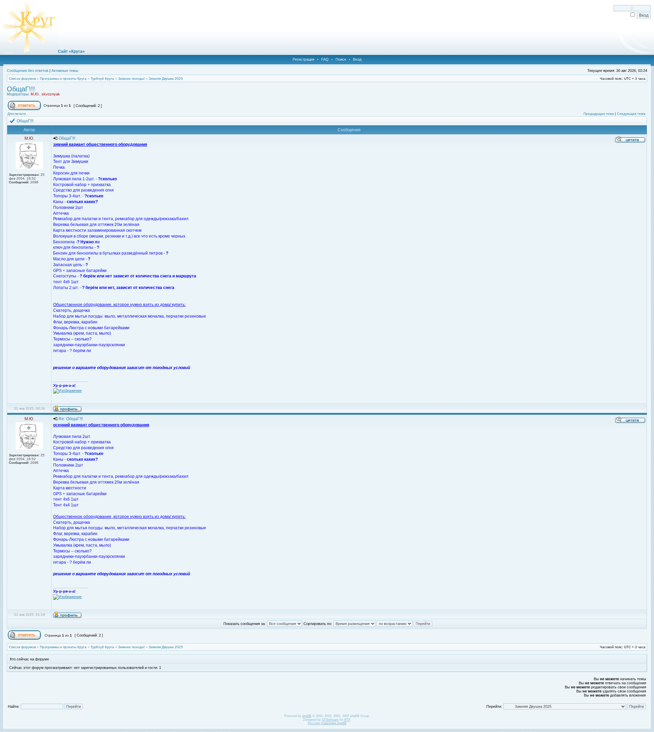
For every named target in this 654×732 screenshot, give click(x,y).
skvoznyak (51, 94)
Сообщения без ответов (27, 70)
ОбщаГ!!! (21, 89)
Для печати (16, 114)
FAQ (325, 59)
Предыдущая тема (598, 114)
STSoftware (330, 719)
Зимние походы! (131, 78)
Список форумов (22, 78)
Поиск (341, 59)
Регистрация (303, 59)
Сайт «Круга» (71, 51)
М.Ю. (35, 94)
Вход (357, 59)
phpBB (306, 716)
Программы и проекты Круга (63, 78)
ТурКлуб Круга (102, 78)
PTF (347, 719)
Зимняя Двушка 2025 (166, 78)
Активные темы (64, 70)
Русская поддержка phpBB (327, 723)
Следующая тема (631, 114)
